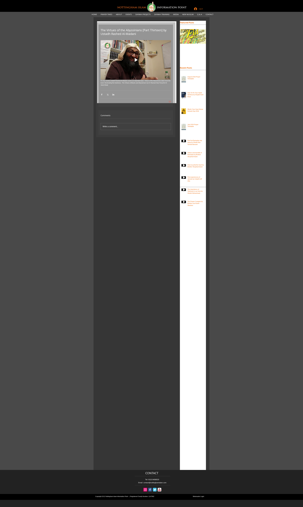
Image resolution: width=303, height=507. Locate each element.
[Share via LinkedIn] (113, 94)
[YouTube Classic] (159, 489)
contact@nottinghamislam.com (154, 483)
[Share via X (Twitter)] (107, 94)
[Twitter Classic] (155, 489)
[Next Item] (202, 36)
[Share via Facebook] (102, 94)
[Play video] (136, 60)
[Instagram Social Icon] (145, 489)
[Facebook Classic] (150, 489)
